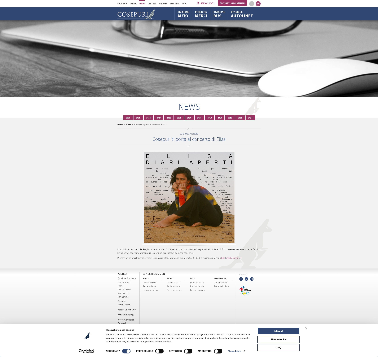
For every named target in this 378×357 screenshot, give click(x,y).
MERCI (170, 278)
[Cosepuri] (136, 14)
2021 (179, 117)
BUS (192, 278)
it (252, 4)
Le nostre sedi (124, 289)
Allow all (278, 331)
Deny (278, 347)
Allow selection (278, 339)
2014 (250, 117)
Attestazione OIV (127, 309)
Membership (123, 293)
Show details (234, 351)
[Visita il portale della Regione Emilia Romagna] (247, 290)
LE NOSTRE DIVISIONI (154, 274)
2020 (189, 117)
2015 (240, 117)
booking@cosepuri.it (231, 257)
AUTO (146, 278)
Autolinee (242, 14)
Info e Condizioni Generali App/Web (126, 323)
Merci (201, 14)
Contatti (152, 3)
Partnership (123, 297)
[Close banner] (306, 328)
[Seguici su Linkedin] (246, 279)
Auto (183, 14)
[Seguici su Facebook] (241, 279)
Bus (219, 14)
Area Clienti (207, 3)
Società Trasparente (124, 303)
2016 (230, 117)
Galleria (163, 3)
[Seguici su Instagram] (252, 279)
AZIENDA (122, 274)
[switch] (159, 351)
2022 (169, 117)
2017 (220, 117)
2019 (199, 117)
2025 (138, 117)
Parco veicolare (150, 290)
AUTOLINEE (220, 278)
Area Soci (174, 3)
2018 (209, 117)
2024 (148, 117)
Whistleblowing (126, 314)
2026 (128, 117)
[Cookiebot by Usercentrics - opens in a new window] (86, 351)
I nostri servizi (150, 282)
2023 (159, 117)
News (142, 3)
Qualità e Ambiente (127, 278)
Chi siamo (122, 3)
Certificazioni (124, 282)
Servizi (133, 3)
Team (120, 286)
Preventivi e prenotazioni (232, 2)
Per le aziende (150, 286)
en (258, 4)
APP (184, 3)
